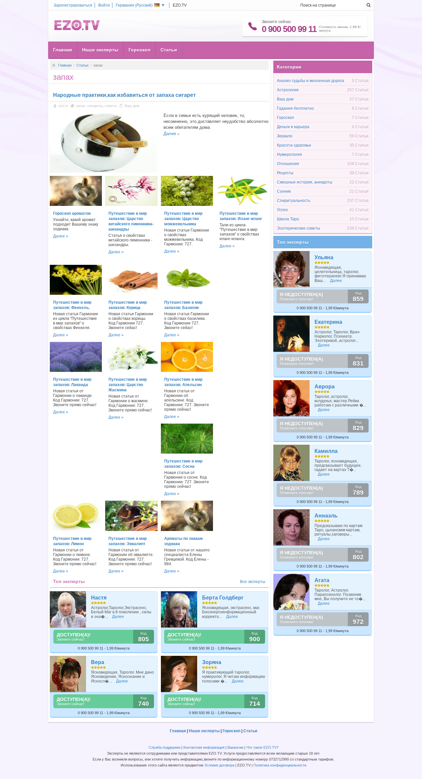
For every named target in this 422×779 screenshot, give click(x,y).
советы (111, 106)
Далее (170, 133)
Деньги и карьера (293, 127)
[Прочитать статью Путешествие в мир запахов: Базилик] (187, 293)
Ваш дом (132, 106)
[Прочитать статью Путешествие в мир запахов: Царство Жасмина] (131, 370)
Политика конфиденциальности (280, 765)
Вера (97, 662)
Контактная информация (204, 747)
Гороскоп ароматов (72, 213)
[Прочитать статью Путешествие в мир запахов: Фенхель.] (76, 293)
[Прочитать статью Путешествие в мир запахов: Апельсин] (187, 370)
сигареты (95, 106)
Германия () (134, 5)
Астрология (288, 90)
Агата (322, 580)
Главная (62, 49)
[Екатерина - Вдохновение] (292, 334)
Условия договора (219, 765)
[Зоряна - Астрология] (179, 674)
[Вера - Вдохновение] (68, 674)
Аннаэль (326, 515)
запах (80, 106)
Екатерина (328, 322)
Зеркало (284, 136)
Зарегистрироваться (73, 5)
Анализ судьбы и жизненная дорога (310, 80)
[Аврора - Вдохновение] (292, 398)
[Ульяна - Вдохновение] (292, 269)
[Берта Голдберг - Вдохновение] (179, 609)
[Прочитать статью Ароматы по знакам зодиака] (187, 529)
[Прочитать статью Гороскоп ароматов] (76, 204)
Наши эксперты (100, 49)
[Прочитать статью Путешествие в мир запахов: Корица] (131, 293)
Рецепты (285, 173)
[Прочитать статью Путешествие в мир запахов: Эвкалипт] (131, 529)
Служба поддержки (164, 747)
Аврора (325, 386)
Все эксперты (252, 581)
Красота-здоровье (294, 145)
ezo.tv (63, 106)
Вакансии (235, 747)
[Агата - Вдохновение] (292, 592)
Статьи (169, 49)
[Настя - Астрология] (68, 609)
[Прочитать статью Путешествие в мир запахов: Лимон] (76, 529)
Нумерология (289, 154)
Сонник (284, 191)
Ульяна (324, 257)
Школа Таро (288, 219)
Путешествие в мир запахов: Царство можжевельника (183, 218)
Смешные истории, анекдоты (304, 182)
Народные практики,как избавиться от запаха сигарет (124, 95)
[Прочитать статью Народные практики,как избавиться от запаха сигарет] (103, 171)
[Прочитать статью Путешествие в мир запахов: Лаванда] (76, 370)
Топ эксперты (293, 242)
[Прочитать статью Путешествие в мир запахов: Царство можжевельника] (187, 204)
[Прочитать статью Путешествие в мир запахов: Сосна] (187, 452)
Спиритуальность (293, 200)
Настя (98, 597)
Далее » (60, 236)
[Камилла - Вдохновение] (292, 463)
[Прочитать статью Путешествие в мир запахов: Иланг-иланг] (242, 204)
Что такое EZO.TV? (262, 747)
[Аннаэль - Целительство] (292, 527)
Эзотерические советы (298, 228)
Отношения (288, 163)
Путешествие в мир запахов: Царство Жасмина (127, 384)
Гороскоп (139, 49)
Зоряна (211, 662)
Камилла (326, 451)
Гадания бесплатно (295, 108)
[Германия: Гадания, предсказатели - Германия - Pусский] (77, 29)
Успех (282, 210)
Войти (104, 5)
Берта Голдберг (223, 597)
